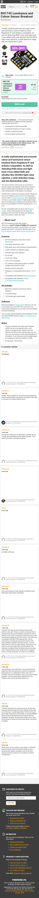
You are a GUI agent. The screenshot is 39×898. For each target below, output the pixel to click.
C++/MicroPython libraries (14, 280)
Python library (30, 276)
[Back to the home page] (3, 6)
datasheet (9, 242)
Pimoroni (7, 20)
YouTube (9, 828)
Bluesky (26, 826)
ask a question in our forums (19, 845)
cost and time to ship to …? (19, 865)
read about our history (17, 818)
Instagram (23, 828)
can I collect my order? (17, 870)
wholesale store (27, 112)
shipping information (17, 842)
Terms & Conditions (11, 891)
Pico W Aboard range (9, 231)
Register (30, 2)
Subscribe (11, 803)
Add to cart (20, 104)
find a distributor (15, 850)
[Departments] (2, 1)
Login (36, 2)
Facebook (16, 828)
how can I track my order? (18, 863)
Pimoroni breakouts (17, 198)
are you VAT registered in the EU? (21, 868)
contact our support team (18, 847)
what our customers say (18, 821)
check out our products (17, 823)
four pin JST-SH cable (27, 231)
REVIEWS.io (21, 384)
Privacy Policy (23, 891)
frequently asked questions (22, 873)
